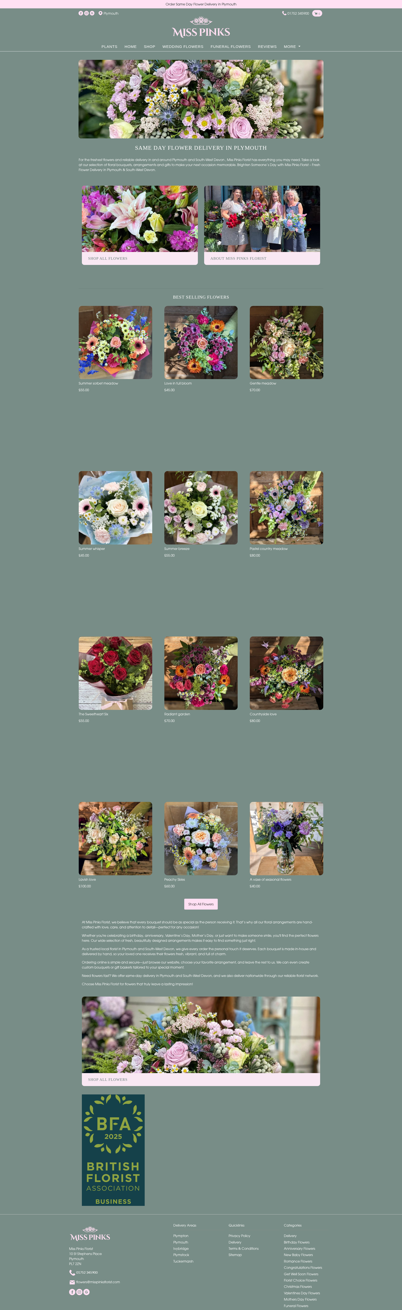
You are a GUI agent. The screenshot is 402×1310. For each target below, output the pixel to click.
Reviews (267, 47)
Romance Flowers (298, 1261)
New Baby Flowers (298, 1255)
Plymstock (181, 1255)
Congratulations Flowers (303, 1267)
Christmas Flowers (298, 1286)
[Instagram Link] (86, 13)
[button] (201, 1226)
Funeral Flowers (231, 47)
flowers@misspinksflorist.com (98, 1282)
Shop (149, 47)
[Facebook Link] (81, 13)
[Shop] (201, 1034)
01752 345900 (298, 13)
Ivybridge (181, 1248)
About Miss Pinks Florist (238, 258)
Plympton (180, 1236)
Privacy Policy (239, 1236)
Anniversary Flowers (299, 1248)
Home (131, 47)
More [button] (290, 47)
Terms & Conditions (244, 1248)
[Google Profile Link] (92, 13)
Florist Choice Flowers (300, 1280)
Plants (109, 47)
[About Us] (262, 218)
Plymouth (180, 1242)
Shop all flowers (108, 1079)
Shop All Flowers (201, 904)
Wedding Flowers (183, 47)
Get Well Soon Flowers (301, 1274)
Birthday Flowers (296, 1242)
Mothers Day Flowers (300, 1299)
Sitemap (235, 1255)
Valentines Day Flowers (302, 1293)
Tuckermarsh (183, 1261)
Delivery (235, 1242)
